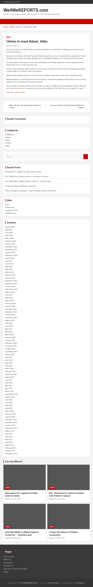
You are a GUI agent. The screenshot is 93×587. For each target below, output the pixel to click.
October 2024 (10, 286)
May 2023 (8, 329)
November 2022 (11, 346)
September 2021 (11, 374)
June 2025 (9, 264)
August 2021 (10, 377)
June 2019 (9, 437)
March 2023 (9, 335)
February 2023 (10, 337)
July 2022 (8, 357)
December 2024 (11, 281)
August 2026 (10, 227)
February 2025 (10, 275)
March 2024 (9, 301)
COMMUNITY (10, 135)
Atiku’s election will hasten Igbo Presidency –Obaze (25, 106)
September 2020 (11, 394)
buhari (17, 92)
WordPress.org (10, 213)
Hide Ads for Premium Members (15, 569)
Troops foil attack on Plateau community (20, 186)
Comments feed (11, 210)
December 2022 (11, 343)
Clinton (22, 92)
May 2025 (8, 267)
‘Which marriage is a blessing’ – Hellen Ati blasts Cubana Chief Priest (30, 191)
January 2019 (10, 451)
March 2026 (9, 238)
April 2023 (8, 332)
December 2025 (11, 247)
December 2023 (11, 309)
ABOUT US (7, 560)
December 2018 (11, 454)
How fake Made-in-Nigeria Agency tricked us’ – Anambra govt (28, 181)
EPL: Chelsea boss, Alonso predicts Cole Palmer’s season (26, 176)
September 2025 (11, 255)
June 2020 (9, 403)
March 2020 (9, 411)
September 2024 (11, 289)
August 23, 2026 (11, 499)
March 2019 (9, 445)
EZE (19, 499)
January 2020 (10, 417)
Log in (7, 205)
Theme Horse (53, 583)
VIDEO (7, 146)
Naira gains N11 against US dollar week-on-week (23, 172)
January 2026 (10, 244)
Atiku (12, 92)
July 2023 (8, 323)
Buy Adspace (8, 563)
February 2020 (10, 414)
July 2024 (8, 295)
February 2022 (10, 371)
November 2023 (11, 312)
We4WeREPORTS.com (25, 10)
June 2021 (9, 383)
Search (85, 156)
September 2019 (11, 428)
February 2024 (10, 303)
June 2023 (9, 326)
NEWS (8, 37)
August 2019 (10, 431)
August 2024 (10, 292)
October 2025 (10, 252)
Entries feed (9, 207)
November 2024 (11, 284)
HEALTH (8, 137)
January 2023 (10, 340)
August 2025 (10, 258)
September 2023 (11, 318)
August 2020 (10, 397)
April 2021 (8, 388)
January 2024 (10, 306)
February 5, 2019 (12, 46)
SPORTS (8, 143)
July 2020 (8, 400)
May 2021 (8, 386)
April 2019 (8, 442)
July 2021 (8, 380)
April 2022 (8, 366)
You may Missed (13, 461)
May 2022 (8, 363)
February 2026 (10, 241)
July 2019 (8, 434)
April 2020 (8, 408)
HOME (5, 572)
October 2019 (10, 425)
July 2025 (8, 261)
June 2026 (9, 233)
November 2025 (11, 250)
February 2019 (10, 448)
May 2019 (8, 439)
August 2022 (10, 354)
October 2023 (10, 315)
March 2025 (9, 272)
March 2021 (9, 391)
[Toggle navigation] (6, 21)
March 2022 (9, 369)
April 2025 (8, 269)
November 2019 (11, 422)
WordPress (80, 583)
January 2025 (10, 278)
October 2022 (10, 349)
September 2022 (11, 352)
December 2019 (11, 420)
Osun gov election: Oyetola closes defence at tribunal (67, 106)
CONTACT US (8, 566)
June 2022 (9, 360)
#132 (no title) (8, 557)
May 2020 (8, 405)
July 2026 (8, 230)
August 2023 (10, 320)
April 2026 (8, 235)
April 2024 (8, 298)
